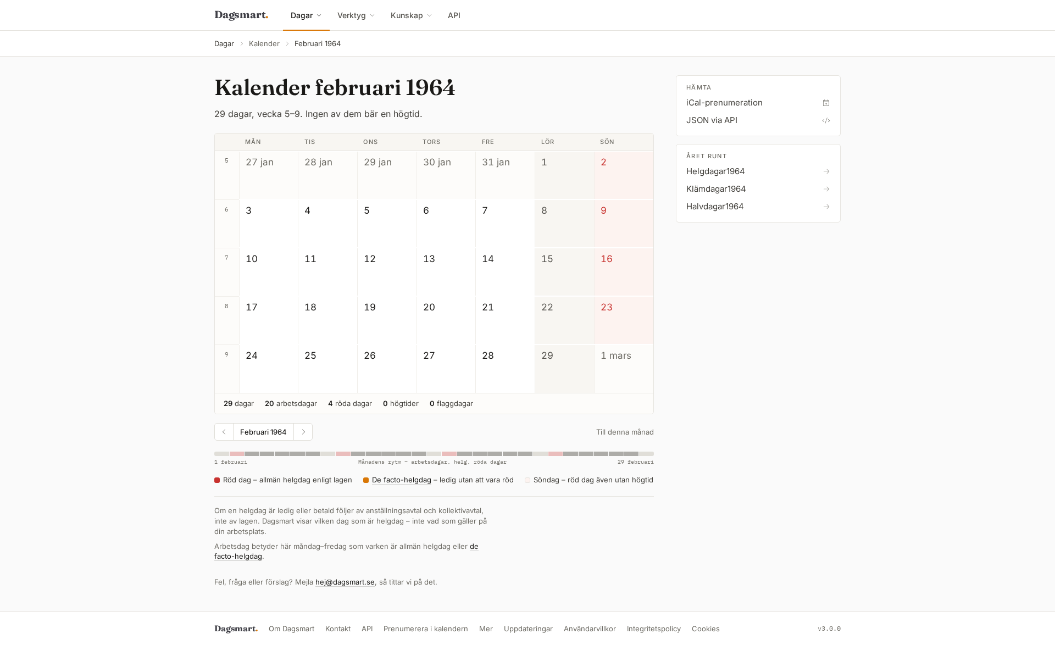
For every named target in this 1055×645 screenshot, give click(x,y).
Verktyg (351, 15)
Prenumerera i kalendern (426, 628)
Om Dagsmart (291, 628)
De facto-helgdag (401, 479)
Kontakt (338, 628)
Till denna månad (625, 431)
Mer (486, 628)
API (454, 15)
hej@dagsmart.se (345, 581)
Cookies (706, 628)
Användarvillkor (590, 628)
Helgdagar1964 (715, 171)
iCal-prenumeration (724, 102)
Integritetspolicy (654, 628)
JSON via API (711, 120)
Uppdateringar (528, 628)
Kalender (264, 43)
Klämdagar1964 (716, 189)
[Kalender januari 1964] (224, 432)
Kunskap (407, 15)
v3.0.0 (829, 628)
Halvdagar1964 (715, 206)
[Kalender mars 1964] (302, 432)
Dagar (302, 15)
